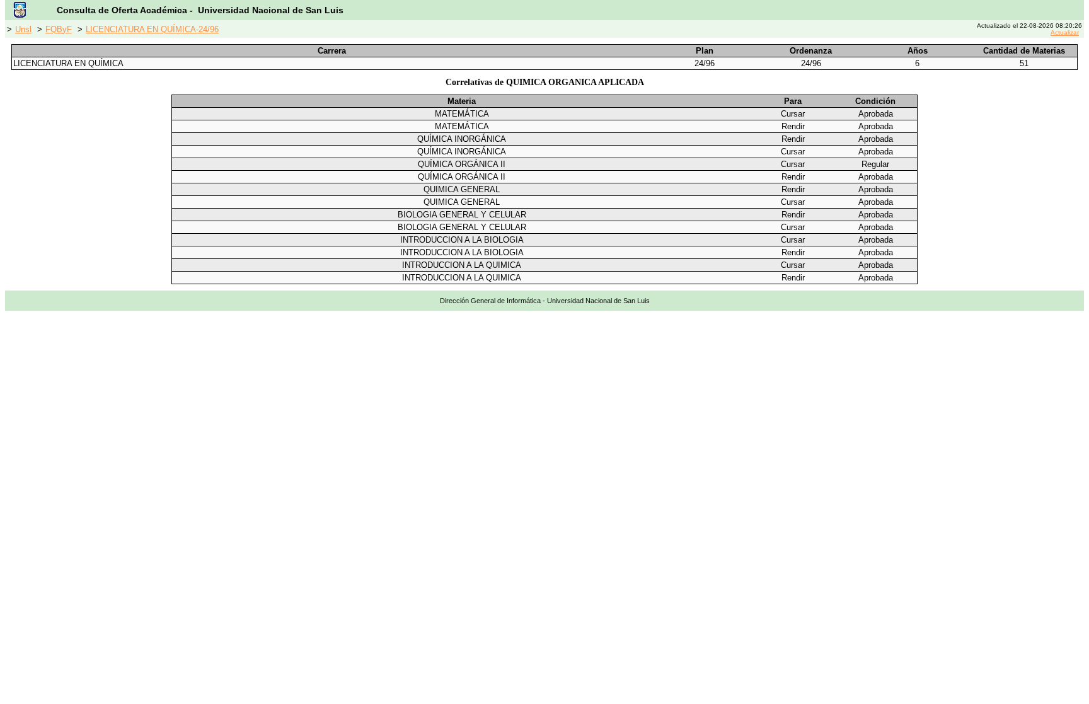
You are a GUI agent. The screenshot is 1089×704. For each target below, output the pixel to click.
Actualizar (1065, 32)
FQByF (58, 29)
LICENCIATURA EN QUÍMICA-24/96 (152, 29)
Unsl (23, 29)
